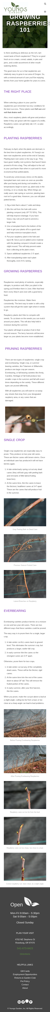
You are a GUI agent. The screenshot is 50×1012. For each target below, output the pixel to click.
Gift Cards (25, 971)
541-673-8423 (25, 948)
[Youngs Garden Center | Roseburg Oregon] (15, 8)
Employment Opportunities (25, 974)
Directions (25, 954)
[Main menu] (45, 11)
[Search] (45, 4)
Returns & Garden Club (25, 978)
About (25, 988)
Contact (25, 985)
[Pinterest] (30, 1002)
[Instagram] (27, 1001)
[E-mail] (19, 1002)
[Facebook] (23, 1002)
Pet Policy (25, 981)
